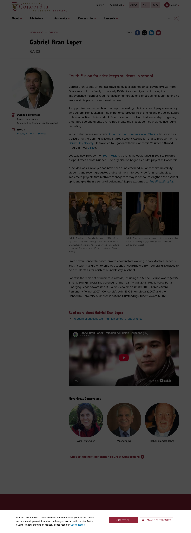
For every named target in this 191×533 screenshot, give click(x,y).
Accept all (123, 520)
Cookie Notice (77, 524)
